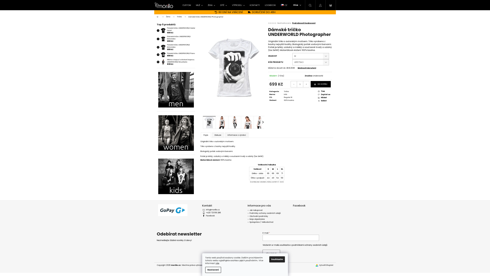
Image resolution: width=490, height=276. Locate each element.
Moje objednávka (257, 219)
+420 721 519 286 (213, 212)
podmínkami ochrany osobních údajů (309, 245)
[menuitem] (186, 5)
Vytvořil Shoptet (326, 265)
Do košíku (322, 84)
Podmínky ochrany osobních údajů (265, 213)
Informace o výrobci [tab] (237, 135)
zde (217, 263)
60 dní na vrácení (231, 12)
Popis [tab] (206, 135)
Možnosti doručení (307, 68)
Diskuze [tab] (218, 135)
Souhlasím (277, 259)
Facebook (210, 215)
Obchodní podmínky (259, 216)
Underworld (318, 75)
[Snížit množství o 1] (294, 84)
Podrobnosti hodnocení (304, 23)
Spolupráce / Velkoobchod (261, 222)
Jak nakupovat (256, 210)
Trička (286, 91)
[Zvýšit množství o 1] (306, 84)
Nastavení (213, 269)
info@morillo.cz (213, 209)
